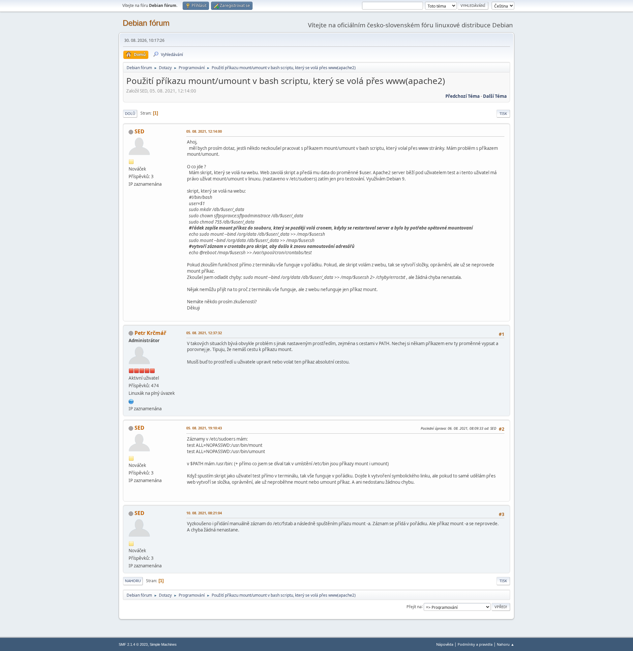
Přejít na (414, 606)
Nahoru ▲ (505, 644)
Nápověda (444, 644)
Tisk (503, 113)
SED (139, 131)
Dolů (130, 113)
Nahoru (133, 580)
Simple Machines (163, 644)
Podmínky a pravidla (475, 644)
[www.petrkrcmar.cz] (131, 401)
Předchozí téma (462, 96)
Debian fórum (146, 22)
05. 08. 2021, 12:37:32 (204, 332)
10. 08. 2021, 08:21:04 (204, 512)
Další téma (495, 96)
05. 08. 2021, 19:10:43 (204, 427)
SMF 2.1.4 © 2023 (133, 644)
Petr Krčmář (150, 333)
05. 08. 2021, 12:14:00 (204, 131)
